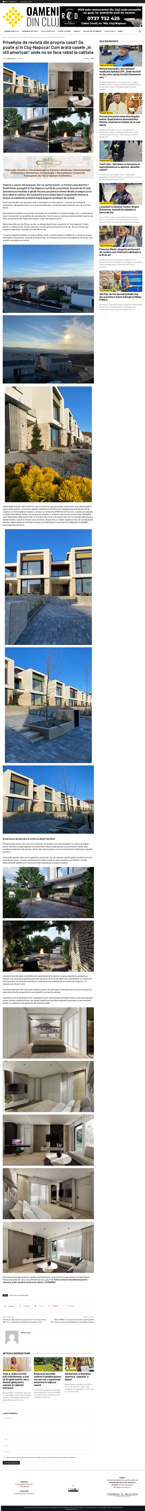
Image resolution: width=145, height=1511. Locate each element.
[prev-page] (4, 1403)
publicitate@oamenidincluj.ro (24, 1493)
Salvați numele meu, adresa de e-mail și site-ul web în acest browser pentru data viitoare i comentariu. (40, 1457)
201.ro (79, 1509)
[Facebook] (73, 1486)
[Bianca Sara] (4, 58)
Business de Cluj (13, 37)
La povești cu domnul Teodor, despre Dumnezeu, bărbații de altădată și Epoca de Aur (119, 209)
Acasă (5, 37)
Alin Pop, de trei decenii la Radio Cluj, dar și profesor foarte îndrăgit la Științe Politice (120, 297)
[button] (139, 31)
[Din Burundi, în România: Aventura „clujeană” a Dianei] (79, 1364)
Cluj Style (38, 1370)
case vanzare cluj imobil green (19, 1295)
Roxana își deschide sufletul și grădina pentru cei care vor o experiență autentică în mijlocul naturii (47, 1379)
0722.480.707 (24, 1486)
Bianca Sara (11, 58)
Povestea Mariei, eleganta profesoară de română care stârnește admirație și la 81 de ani (120, 252)
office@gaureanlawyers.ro (122, 1487)
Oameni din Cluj (106, 65)
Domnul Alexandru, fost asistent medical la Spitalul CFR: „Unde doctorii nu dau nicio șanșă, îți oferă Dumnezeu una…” (120, 73)
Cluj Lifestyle (71, 1370)
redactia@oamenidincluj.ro (24, 1484)
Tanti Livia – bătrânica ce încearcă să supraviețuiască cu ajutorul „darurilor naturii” (119, 167)
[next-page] (7, 1403)
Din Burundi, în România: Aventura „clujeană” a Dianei (78, 1376)
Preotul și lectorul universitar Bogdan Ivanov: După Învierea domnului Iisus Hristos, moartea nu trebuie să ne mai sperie (119, 120)
